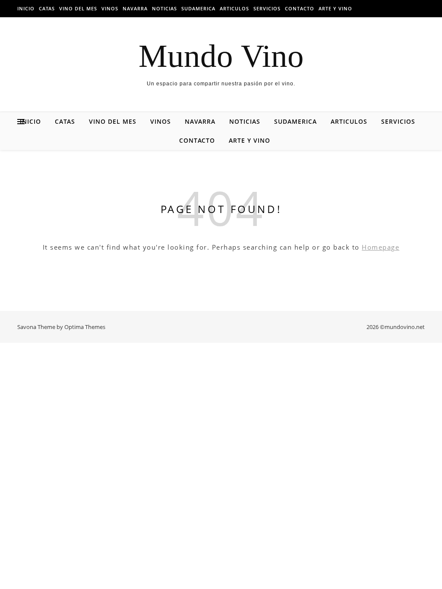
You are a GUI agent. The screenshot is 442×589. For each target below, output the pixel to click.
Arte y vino (335, 8)
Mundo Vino (221, 56)
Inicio (26, 8)
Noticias (164, 8)
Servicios (267, 8)
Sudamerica (198, 8)
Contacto (299, 8)
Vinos (109, 8)
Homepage (380, 247)
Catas (47, 8)
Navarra (135, 8)
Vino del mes (78, 8)
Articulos (234, 8)
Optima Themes (84, 327)
